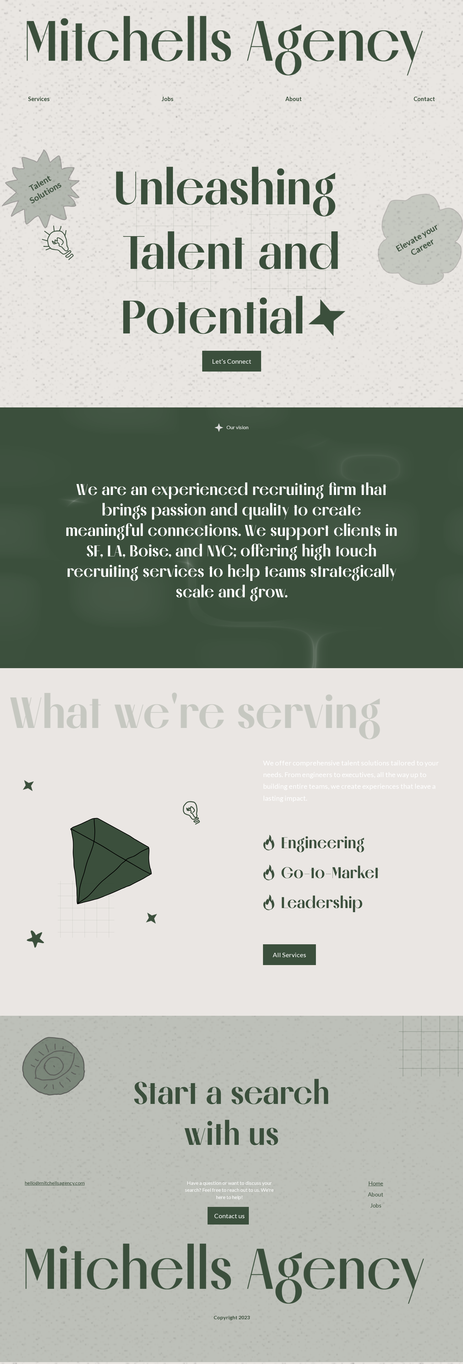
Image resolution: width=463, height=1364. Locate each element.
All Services (289, 954)
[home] (231, 46)
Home (375, 1183)
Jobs (168, 98)
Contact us (229, 1215)
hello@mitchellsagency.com (55, 1183)
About (293, 98)
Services (39, 98)
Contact (424, 98)
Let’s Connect (231, 361)
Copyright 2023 (232, 1317)
